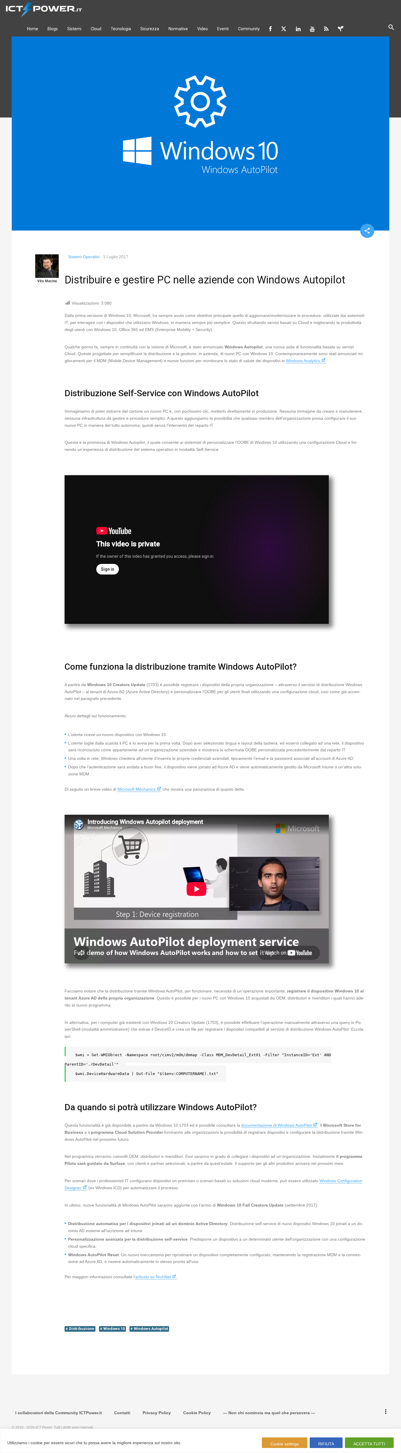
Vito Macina (47, 281)
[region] (200, 1441)
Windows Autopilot (151, 1328)
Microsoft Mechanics (136, 789)
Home (32, 28)
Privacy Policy (157, 1412)
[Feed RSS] (326, 29)
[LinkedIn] (298, 29)
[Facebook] (270, 29)
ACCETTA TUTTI (369, 1444)
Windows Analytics (303, 360)
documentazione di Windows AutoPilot (276, 1125)
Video (202, 28)
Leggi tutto (194, 1442)
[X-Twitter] (283, 29)
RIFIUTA (326, 1444)
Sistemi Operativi (84, 256)
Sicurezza (149, 28)
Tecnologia (121, 28)
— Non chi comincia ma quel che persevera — (269, 1412)
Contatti (122, 1412)
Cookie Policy (197, 1412)
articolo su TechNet (153, 1276)
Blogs (53, 28)
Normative (178, 28)
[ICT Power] (42, 9)
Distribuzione (81, 1328)
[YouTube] (312, 29)
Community (249, 28)
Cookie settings (284, 1444)
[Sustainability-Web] (340, 29)
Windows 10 (114, 1328)
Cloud (96, 28)
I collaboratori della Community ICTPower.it (58, 1412)
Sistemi (74, 28)
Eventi (223, 28)
